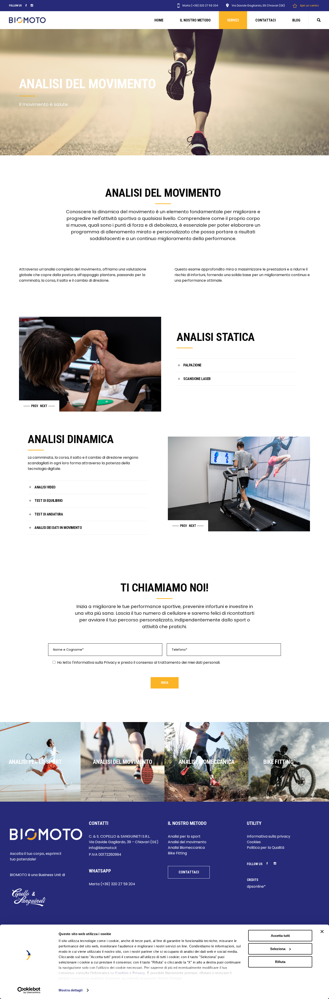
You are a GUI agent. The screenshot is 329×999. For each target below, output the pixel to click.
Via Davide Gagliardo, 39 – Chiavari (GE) (123, 842)
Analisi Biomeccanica (186, 847)
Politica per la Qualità (265, 847)
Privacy (138, 973)
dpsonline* (256, 886)
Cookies (122, 973)
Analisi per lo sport (184, 836)
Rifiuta (280, 962)
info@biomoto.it (103, 847)
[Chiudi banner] (322, 931)
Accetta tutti (280, 936)
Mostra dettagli (71, 990)
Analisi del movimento (187, 842)
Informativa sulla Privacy (95, 662)
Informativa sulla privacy (268, 836)
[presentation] (29, 406)
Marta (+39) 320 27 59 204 (112, 884)
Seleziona (277, 949)
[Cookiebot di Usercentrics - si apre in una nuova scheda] (29, 990)
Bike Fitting (177, 853)
